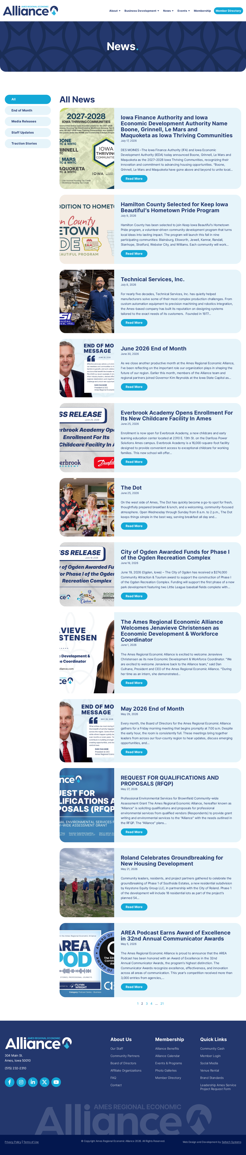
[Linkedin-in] (33, 1082)
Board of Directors (123, 1063)
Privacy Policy (13, 1142)
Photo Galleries (166, 1070)
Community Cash (212, 1048)
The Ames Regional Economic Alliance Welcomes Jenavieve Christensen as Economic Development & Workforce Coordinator (172, 631)
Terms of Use (31, 1142)
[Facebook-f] (9, 1082)
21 (162, 1003)
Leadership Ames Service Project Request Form (218, 1087)
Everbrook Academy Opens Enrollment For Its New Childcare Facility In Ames (177, 415)
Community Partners (125, 1056)
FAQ (113, 1078)
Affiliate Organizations (126, 1070)
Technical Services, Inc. (153, 279)
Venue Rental (209, 1070)
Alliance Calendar (167, 1056)
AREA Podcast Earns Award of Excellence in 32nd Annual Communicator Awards (176, 935)
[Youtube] (56, 1082)
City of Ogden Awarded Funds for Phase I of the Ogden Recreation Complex (175, 555)
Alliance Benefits (167, 1048)
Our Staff (117, 1048)
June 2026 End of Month (154, 348)
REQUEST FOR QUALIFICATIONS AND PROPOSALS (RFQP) (170, 780)
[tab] (28, 99)
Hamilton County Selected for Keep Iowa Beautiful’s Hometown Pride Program (174, 207)
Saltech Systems (231, 1142)
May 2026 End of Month (152, 708)
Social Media (209, 1063)
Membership (202, 10)
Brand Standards (212, 1078)
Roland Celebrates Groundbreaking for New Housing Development (172, 860)
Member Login (210, 1056)
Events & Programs (168, 1063)
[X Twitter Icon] (44, 1082)
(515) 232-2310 (15, 1068)
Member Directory (168, 1078)
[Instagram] (21, 1082)
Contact (116, 1085)
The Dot (131, 487)
